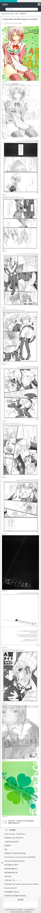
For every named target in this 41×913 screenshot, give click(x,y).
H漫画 (5, 4)
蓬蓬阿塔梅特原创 (14, 823)
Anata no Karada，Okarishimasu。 (15, 834)
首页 (16, 13)
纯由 (5, 849)
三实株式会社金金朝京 (11, 841)
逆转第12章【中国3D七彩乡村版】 (15, 853)
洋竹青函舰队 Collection (11, 892)
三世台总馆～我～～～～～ (13, 880)
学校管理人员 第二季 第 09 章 (13, 838)
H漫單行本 (23, 13)
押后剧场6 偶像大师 (10, 868)
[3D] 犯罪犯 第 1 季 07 (11, 865)
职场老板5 (7, 845)
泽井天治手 (8, 876)
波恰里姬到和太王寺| (11, 872)
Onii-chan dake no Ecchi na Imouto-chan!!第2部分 (20, 857)
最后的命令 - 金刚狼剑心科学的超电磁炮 (21, 821)
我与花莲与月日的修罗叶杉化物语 (15, 896)
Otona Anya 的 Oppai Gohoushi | (14, 861)
